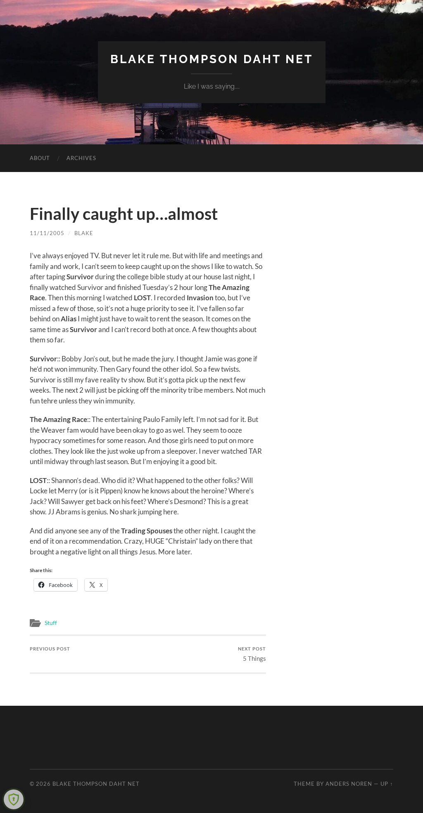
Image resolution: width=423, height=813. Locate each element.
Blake (83, 233)
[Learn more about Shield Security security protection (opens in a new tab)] (13, 799)
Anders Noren (349, 783)
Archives (81, 158)
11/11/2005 (47, 233)
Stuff (51, 623)
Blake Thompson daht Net (211, 59)
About (40, 158)
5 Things (252, 654)
